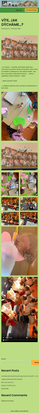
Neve (12, 411)
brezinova (6, 29)
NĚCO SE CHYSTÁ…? (7, 382)
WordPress (24, 411)
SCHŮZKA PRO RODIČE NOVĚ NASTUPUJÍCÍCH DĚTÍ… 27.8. (19, 376)
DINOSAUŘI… (5, 389)
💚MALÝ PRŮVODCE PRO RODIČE (11, 379)
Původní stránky (31, 10)
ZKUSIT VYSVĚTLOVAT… (8, 385)
